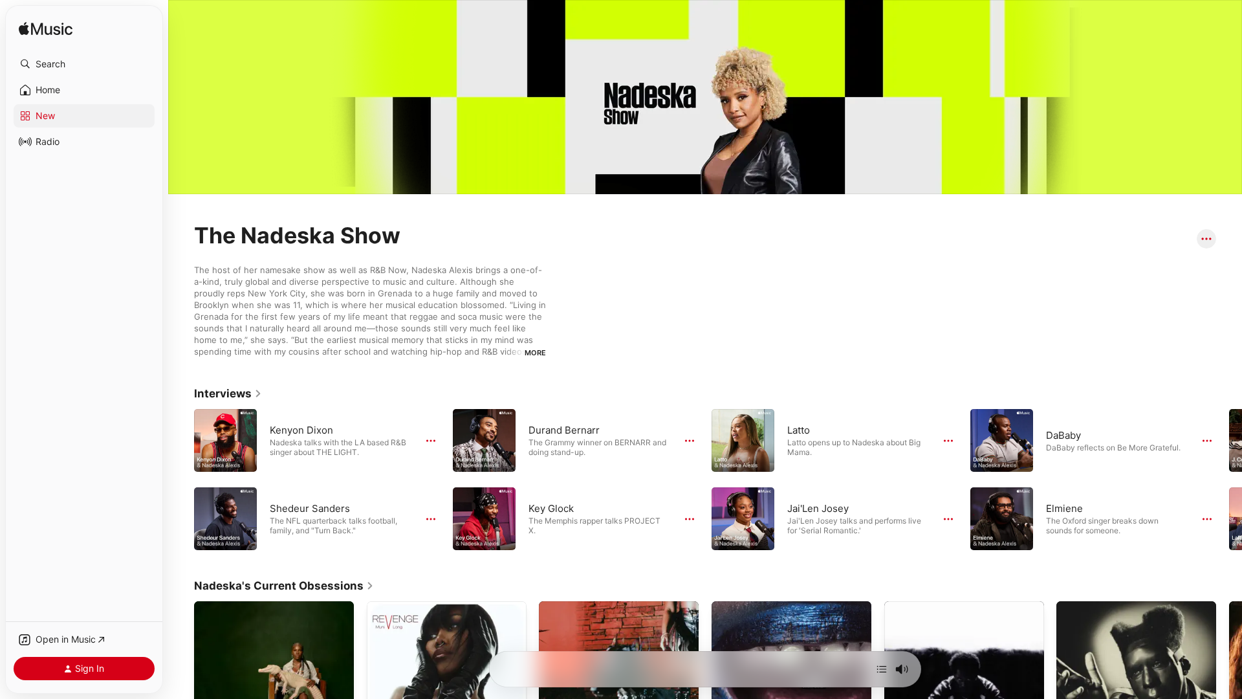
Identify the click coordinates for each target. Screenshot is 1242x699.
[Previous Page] (181, 479)
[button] (84, 64)
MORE (535, 352)
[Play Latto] (743, 440)
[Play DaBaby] (1002, 440)
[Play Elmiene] (1002, 518)
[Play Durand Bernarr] (484, 440)
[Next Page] (1229, 479)
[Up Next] (881, 669)
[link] (228, 393)
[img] (45, 29)
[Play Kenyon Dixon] (225, 440)
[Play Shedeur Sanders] (225, 518)
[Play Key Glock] (484, 518)
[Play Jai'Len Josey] (743, 518)
